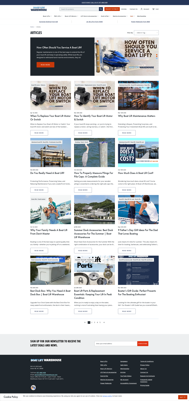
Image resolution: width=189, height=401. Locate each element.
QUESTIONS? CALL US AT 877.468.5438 (94, 2)
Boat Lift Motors (70, 16)
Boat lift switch (101, 85)
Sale (131, 16)
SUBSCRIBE (142, 344)
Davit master (41, 199)
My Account (124, 380)
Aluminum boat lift (37, 142)
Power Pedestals (106, 383)
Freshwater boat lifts (55, 142)
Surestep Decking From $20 (48, 22)
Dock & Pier (105, 16)
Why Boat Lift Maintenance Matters (136, 116)
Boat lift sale (136, 260)
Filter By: (130, 33)
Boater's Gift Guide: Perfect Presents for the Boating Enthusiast (137, 292)
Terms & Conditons (147, 361)
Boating (77, 142)
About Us (143, 369)
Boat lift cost (140, 142)
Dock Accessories (53, 260)
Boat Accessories (36, 260)
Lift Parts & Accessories (89, 16)
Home (32, 27)
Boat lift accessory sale (125, 260)
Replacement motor (90, 85)
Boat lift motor (36, 85)
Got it (183, 397)
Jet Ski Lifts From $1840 (94, 22)
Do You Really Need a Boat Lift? (47, 173)
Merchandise (141, 16)
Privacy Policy (144, 365)
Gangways (123, 361)
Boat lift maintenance (137, 85)
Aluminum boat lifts (124, 85)
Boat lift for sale (129, 199)
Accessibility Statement (128, 383)
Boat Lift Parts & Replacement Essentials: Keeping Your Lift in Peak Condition (93, 294)
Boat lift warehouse (147, 260)
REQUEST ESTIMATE (112, 9)
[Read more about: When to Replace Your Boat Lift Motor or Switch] (50, 95)
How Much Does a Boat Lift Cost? (135, 173)
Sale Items (124, 365)
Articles (123, 9)
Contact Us (133, 9)
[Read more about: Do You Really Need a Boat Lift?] (50, 152)
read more (39, 133)
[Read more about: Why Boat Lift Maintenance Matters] (138, 95)
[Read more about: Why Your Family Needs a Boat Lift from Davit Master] (50, 209)
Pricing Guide (144, 385)
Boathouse (91, 260)
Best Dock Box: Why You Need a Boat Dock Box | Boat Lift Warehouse (50, 292)
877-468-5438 (41, 373)
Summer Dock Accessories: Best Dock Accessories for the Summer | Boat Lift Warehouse (93, 233)
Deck (82, 142)
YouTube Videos (125, 376)
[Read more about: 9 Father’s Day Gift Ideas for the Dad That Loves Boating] (138, 209)
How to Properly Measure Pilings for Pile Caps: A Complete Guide (93, 174)
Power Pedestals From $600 (140, 22)
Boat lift (133, 142)
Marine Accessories (119, 16)
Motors (43, 85)
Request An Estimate (147, 376)
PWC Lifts (57, 16)
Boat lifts (147, 85)
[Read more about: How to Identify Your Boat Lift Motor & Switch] (94, 95)
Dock (86, 142)
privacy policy (107, 396)
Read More (45, 65)
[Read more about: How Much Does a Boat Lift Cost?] (138, 152)
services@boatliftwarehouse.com (45, 375)
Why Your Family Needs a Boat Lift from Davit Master (48, 231)
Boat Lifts (46, 16)
